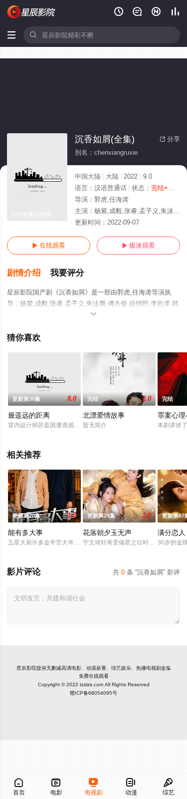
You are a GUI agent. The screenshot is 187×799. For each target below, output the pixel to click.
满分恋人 (172, 532)
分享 (170, 139)
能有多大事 (25, 532)
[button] (28, 272)
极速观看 (138, 245)
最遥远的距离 (29, 415)
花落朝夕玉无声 (107, 532)
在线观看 (48, 245)
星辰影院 (26, 668)
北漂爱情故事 (104, 415)
